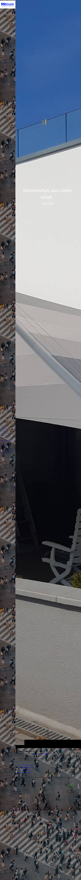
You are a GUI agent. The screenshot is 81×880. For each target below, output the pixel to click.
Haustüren (3, 431)
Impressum (3, 454)
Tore (2, 447)
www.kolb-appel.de (45, 753)
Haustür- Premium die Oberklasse (25, 769)
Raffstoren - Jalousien (5, 433)
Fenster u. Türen (4, 428)
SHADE (3, 438)
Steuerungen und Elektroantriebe (7, 449)
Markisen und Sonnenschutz (6, 440)
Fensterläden (3, 442)
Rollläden (3, 445)
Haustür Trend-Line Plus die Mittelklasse (26, 767)
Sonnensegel (3, 435)
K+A (33, 753)
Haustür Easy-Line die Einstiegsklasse (26, 764)
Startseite (3, 426)
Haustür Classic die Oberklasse (24, 772)
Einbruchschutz (4, 452)
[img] (48, 374)
